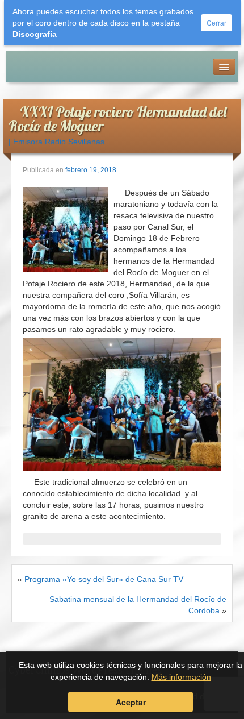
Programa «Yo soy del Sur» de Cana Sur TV (103, 579)
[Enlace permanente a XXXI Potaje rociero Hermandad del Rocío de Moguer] (65, 229)
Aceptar (131, 702)
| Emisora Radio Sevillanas (56, 141)
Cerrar (216, 22)
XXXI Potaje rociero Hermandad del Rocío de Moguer (117, 119)
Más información (181, 676)
